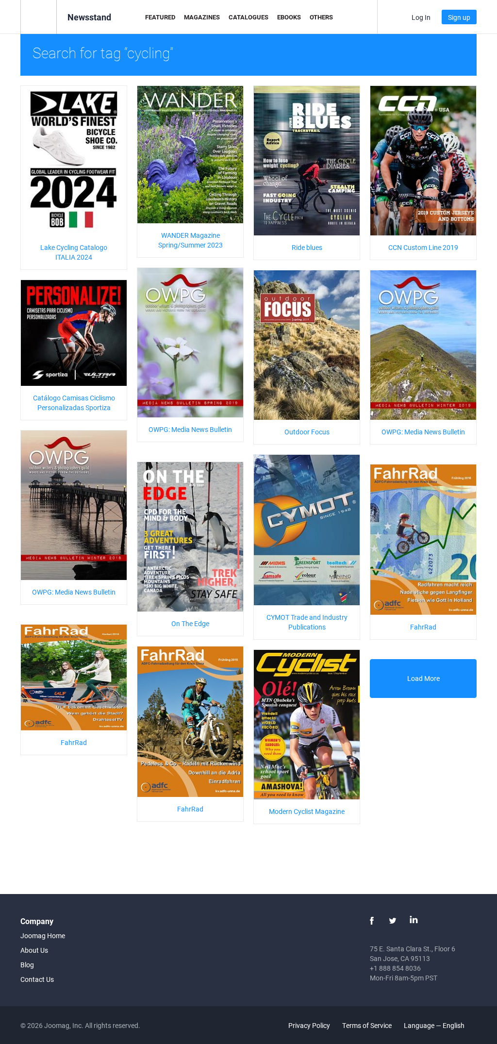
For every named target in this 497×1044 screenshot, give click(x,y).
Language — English (435, 1025)
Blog (27, 964)
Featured (160, 17)
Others (321, 17)
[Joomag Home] (38, 16)
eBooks (289, 17)
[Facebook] (371, 920)
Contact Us (37, 979)
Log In (421, 17)
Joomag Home (42, 935)
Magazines (202, 17)
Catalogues (248, 17)
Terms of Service (367, 1025)
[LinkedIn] (413, 920)
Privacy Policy (309, 1025)
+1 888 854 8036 (395, 968)
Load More (423, 678)
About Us (34, 950)
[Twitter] (392, 920)
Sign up (459, 17)
